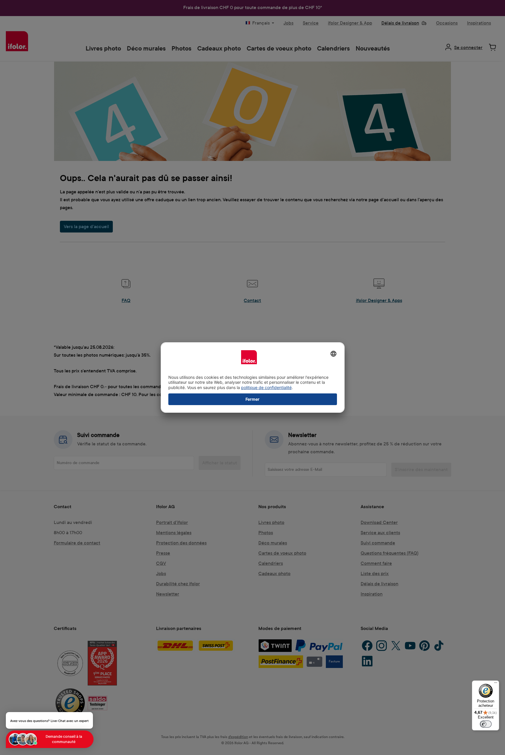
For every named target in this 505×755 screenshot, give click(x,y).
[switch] (486, 724)
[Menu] (495, 684)
